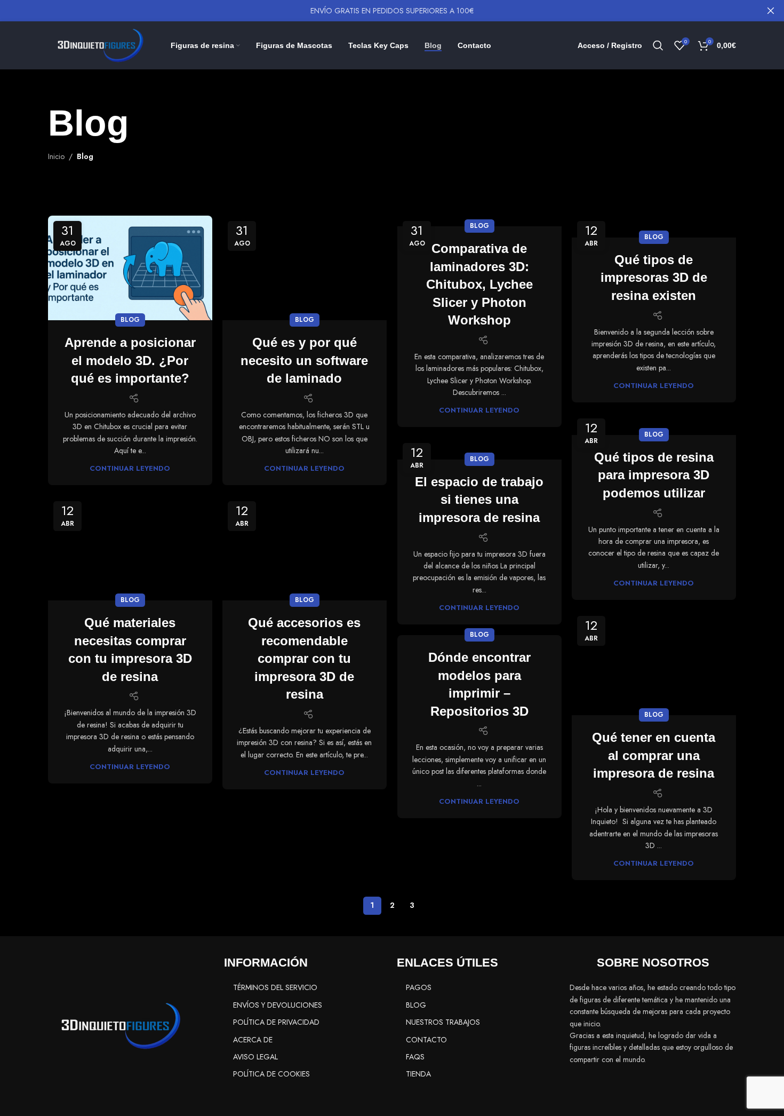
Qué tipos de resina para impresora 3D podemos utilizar (654, 475)
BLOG (416, 1005)
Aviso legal (255, 1056)
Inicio (56, 156)
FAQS (415, 1056)
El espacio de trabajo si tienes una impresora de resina (479, 499)
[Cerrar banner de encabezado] (770, 10)
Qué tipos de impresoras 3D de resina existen (654, 277)
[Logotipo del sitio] (96, 44)
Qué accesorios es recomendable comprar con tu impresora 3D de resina (304, 658)
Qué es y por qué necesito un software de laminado (304, 360)
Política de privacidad (276, 1022)
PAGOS (418, 987)
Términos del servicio (275, 987)
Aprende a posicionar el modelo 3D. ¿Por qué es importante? (130, 360)
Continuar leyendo (130, 468)
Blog (130, 319)
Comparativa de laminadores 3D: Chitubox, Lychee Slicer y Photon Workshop (479, 284)
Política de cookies (271, 1073)
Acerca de (253, 1039)
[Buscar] (658, 45)
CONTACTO (426, 1039)
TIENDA (418, 1073)
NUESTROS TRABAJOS (443, 1022)
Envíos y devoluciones (277, 1005)
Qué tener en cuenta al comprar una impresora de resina (653, 755)
